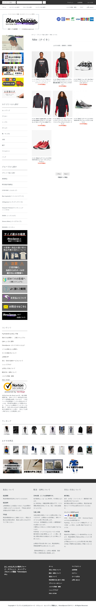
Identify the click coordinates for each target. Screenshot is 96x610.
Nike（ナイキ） (54, 34)
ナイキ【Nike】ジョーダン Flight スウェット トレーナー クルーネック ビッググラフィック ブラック (41, 81)
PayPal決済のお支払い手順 (10, 334)
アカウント (70, 2)
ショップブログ (6, 364)
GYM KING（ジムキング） (10, 190)
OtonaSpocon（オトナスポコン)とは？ (13, 345)
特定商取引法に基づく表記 (57, 580)
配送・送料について (55, 573)
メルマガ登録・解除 (71, 7)
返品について (53, 576)
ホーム (4, 7)
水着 (3, 139)
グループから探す (27, 7)
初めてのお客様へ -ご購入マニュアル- (13, 337)
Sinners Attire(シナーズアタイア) (11, 221)
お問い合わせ (90, 7)
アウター (4, 116)
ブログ (81, 7)
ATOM (8, 380)
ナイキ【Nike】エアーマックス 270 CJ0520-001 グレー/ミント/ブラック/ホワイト (83, 120)
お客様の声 (5, 357)
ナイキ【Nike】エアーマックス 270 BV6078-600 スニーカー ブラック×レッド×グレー (41, 159)
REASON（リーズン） (8, 227)
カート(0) (90, 2)
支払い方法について (55, 570)
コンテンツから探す (40, 7)
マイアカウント (76, 566)
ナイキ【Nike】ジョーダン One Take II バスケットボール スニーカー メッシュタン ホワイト (83, 81)
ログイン (74, 573)
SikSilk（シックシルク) (9, 215)
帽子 (3, 145)
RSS (3, 380)
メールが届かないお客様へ (10, 349)
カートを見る (76, 576)
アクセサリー (6, 151)
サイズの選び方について (9, 353)
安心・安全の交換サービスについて (12, 360)
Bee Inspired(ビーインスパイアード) (13, 196)
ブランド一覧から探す (42, 34)
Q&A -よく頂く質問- (8, 341)
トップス (4, 122)
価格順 (64, 45)
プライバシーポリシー (55, 583)
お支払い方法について (8, 368)
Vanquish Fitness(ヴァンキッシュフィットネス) (12, 208)
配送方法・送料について (9, 372)
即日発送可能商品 (7, 184)
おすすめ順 (56, 45)
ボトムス (4, 128)
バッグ (4, 157)
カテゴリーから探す (14, 7)
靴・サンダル (6, 133)
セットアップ (6, 110)
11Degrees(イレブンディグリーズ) (12, 202)
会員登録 (80, 2)
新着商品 (4, 178)
